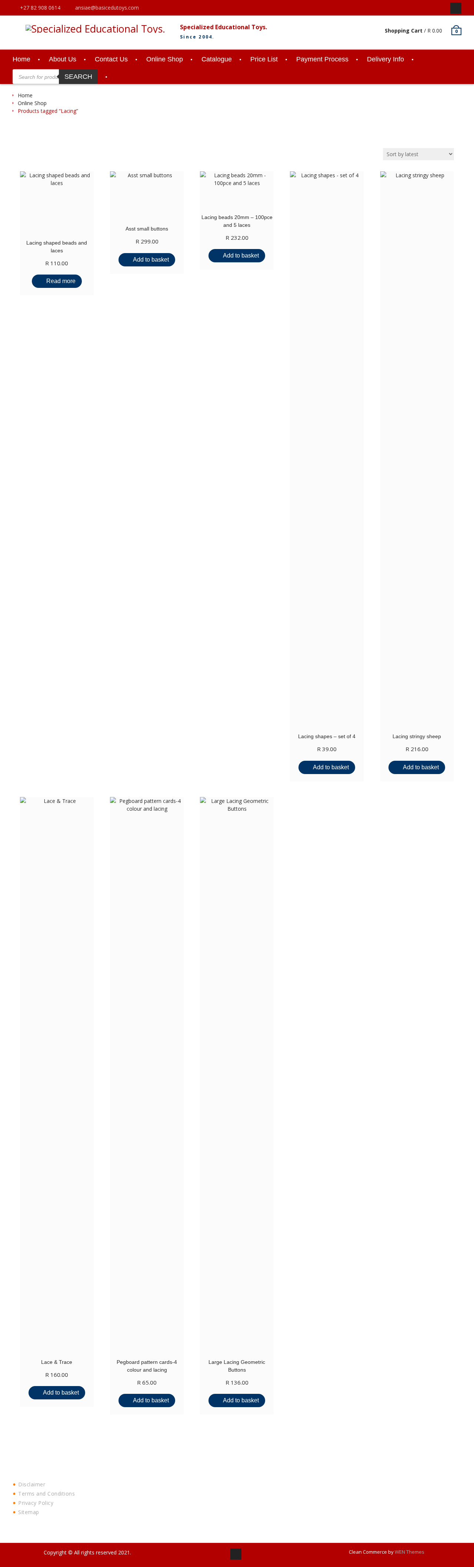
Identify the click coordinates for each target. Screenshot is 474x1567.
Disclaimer (31, 1484)
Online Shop (164, 59)
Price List (264, 59)
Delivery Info (385, 59)
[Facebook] (455, 8)
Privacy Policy (35, 1502)
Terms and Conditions (46, 1493)
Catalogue (216, 59)
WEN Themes (409, 1551)
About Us (62, 59)
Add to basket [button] (151, 259)
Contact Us (111, 59)
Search (78, 76)
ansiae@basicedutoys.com (107, 7)
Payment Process (322, 59)
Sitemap (28, 1512)
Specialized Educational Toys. (223, 27)
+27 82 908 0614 (40, 7)
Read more (61, 281)
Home (21, 59)
